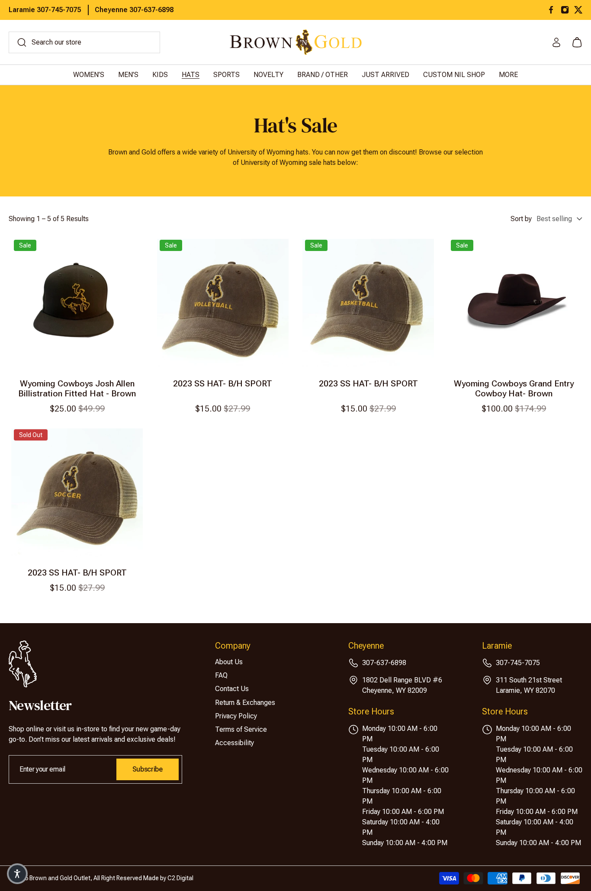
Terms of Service (241, 729)
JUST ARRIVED (385, 75)
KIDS (160, 75)
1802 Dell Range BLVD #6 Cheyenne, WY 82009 (402, 685)
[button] (17, 873)
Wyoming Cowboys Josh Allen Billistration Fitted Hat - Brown (77, 389)
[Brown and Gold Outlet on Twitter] (578, 10)
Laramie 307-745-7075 (45, 10)
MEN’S (128, 75)
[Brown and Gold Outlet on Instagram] (565, 10)
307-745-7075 (518, 663)
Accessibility (234, 743)
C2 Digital (180, 878)
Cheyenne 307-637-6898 (134, 10)
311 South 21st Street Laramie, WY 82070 (529, 685)
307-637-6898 (384, 663)
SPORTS (226, 75)
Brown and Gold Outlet (59, 878)
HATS (190, 75)
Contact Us (232, 689)
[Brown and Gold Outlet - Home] (296, 42)
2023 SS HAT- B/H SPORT (222, 384)
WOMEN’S (88, 75)
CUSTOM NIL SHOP (454, 75)
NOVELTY (268, 75)
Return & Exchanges (245, 702)
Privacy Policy (236, 716)
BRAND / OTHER (322, 75)
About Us (229, 662)
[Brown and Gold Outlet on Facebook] (551, 10)
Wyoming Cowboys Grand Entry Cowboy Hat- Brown (514, 389)
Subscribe (147, 769)
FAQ (221, 675)
